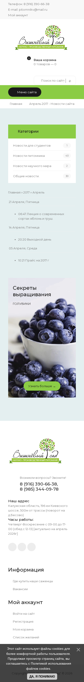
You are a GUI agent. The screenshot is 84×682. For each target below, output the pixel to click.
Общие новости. (26, 176)
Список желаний (25, 637)
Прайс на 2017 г (37, 260)
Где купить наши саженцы (32, 581)
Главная (16, 104)
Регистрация (22, 621)
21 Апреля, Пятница (24, 202)
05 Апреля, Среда (23, 248)
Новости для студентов (32, 145)
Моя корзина (23, 629)
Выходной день (39, 239)
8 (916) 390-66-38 (36, 4)
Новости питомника (29, 156)
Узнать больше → (42, 386)
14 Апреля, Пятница (24, 227)
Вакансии (20, 589)
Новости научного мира (32, 166)
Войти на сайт (23, 613)
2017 (26, 192)
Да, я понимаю (42, 676)
